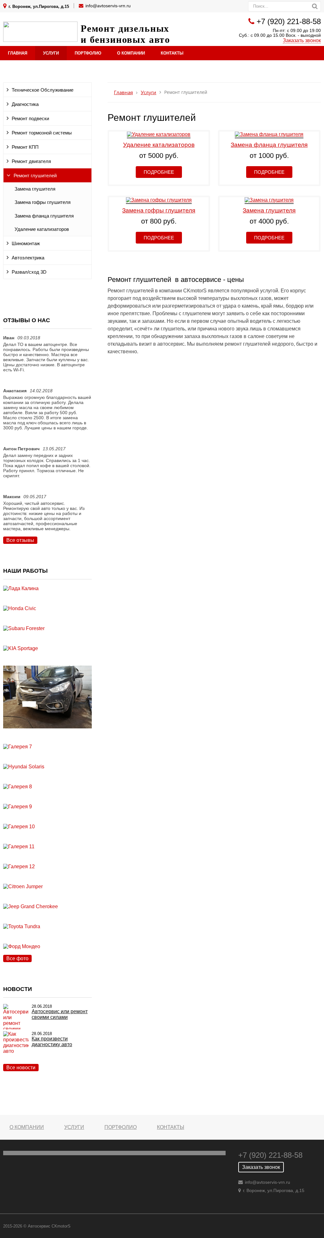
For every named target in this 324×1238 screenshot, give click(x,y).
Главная (17, 53)
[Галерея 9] (17, 806)
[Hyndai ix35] (47, 741)
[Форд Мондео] (21, 946)
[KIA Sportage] (20, 648)
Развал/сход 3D (29, 272)
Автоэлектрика (28, 257)
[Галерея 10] (19, 826)
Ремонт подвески (30, 118)
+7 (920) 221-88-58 (289, 21)
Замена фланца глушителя (44, 215)
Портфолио (88, 53)
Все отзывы (20, 540)
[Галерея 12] (19, 866)
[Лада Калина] (21, 588)
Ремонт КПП (25, 147)
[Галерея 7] (17, 746)
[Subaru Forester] (24, 628)
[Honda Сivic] (19, 608)
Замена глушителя (35, 189)
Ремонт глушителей (35, 175)
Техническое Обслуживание (42, 90)
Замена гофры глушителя (43, 202)
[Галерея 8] (17, 786)
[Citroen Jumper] (23, 886)
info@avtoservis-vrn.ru (108, 5)
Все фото (17, 958)
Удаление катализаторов (42, 229)
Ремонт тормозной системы (42, 132)
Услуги (51, 53)
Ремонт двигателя (31, 161)
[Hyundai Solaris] (23, 766)
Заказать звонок (302, 40)
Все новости (20, 1067)
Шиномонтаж (26, 243)
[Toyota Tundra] (21, 926)
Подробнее (159, 172)
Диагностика (25, 104)
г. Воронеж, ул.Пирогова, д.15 (39, 6)
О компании (131, 53)
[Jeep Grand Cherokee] (30, 906)
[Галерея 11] (18, 846)
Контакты (172, 53)
